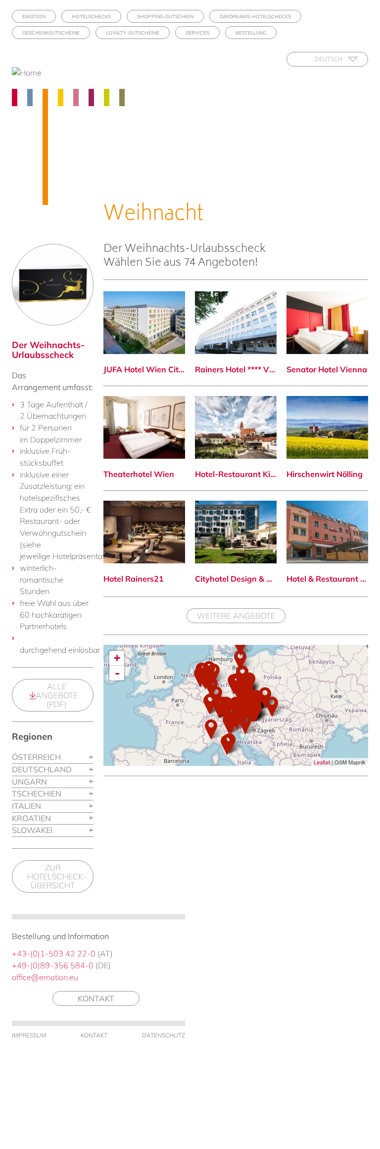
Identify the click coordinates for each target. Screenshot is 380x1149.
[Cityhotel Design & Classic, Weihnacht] (236, 532)
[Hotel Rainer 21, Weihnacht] (144, 532)
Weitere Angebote (236, 616)
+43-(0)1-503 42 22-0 (53, 953)
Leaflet (322, 762)
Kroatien (31, 818)
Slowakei (32, 830)
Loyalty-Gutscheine (132, 33)
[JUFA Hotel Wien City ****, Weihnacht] (144, 322)
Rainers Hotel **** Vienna (236, 369)
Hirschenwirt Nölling (324, 474)
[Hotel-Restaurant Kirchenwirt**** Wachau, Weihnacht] (236, 427)
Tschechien (36, 793)
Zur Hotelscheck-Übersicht (57, 876)
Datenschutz (163, 1035)
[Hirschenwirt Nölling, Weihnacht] (327, 427)
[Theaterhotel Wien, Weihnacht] (144, 427)
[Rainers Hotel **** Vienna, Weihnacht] (236, 322)
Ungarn (29, 782)
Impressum (29, 1035)
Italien (26, 806)
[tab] (53, 758)
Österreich (36, 757)
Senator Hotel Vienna (326, 369)
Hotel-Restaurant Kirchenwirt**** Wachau (236, 474)
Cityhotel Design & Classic (236, 579)
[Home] (30, 73)
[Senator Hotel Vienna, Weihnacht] (327, 322)
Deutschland (42, 769)
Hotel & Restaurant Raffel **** (327, 579)
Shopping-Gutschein (165, 16)
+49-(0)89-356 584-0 (53, 965)
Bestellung (251, 33)
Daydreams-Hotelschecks (255, 16)
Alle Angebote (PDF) (57, 695)
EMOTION (34, 16)
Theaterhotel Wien (138, 474)
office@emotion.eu (45, 977)
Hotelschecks (91, 16)
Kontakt (96, 998)
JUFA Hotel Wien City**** (144, 369)
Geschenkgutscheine (51, 33)
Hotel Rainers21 (133, 579)
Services (197, 33)
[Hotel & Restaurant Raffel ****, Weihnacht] (327, 532)
